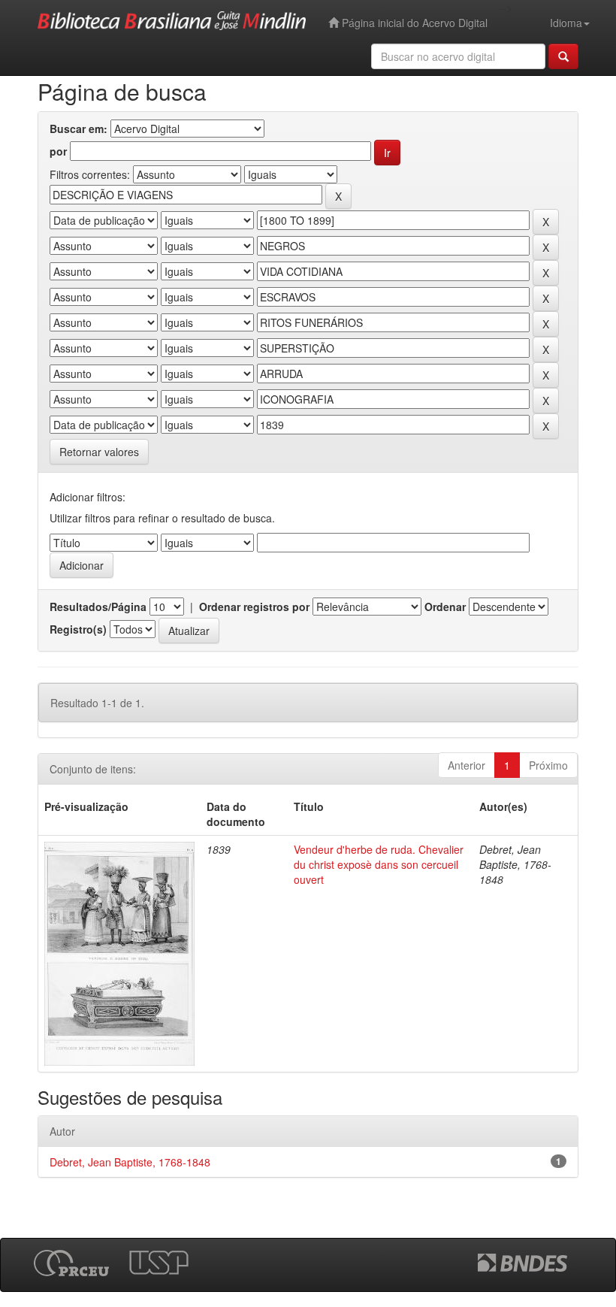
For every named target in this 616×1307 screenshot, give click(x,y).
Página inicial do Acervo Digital (413, 22)
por (58, 151)
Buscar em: (78, 128)
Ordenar (445, 606)
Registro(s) (78, 629)
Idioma (566, 22)
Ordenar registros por (254, 606)
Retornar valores (99, 451)
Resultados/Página (98, 606)
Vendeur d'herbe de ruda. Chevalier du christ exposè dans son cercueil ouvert (379, 864)
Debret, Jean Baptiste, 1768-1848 (130, 1161)
